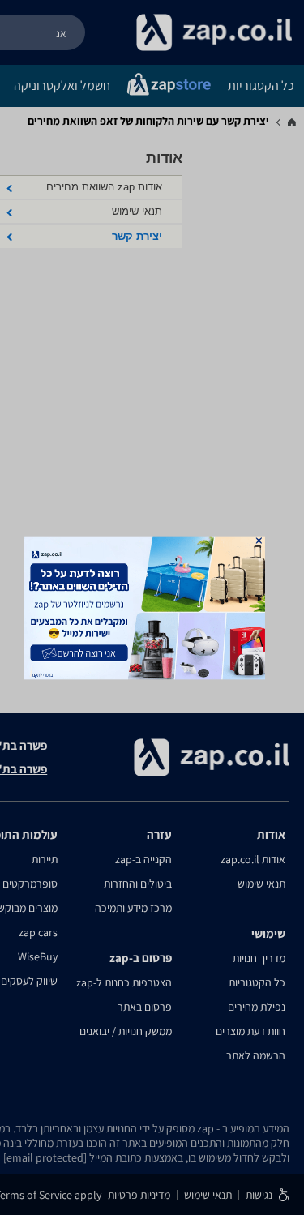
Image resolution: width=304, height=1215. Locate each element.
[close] (258, 540)
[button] (258, 540)
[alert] (152, 607)
